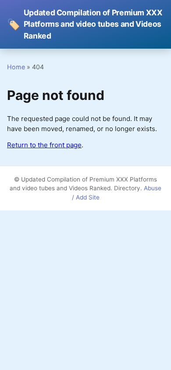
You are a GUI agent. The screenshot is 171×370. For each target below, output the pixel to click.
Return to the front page (44, 145)
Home (16, 67)
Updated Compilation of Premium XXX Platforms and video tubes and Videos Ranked (85, 24)
